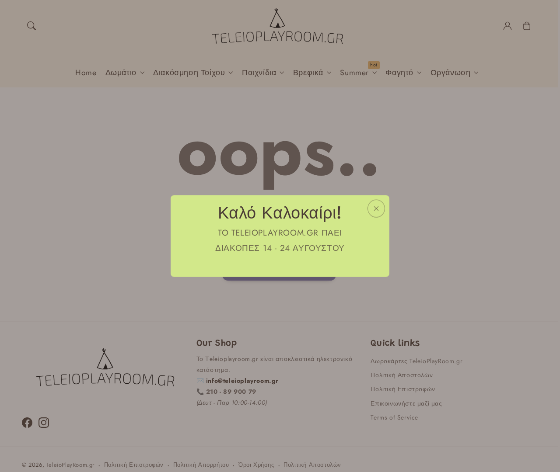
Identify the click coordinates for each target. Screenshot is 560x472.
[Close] (376, 209)
